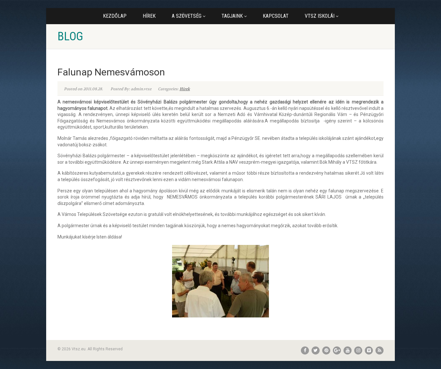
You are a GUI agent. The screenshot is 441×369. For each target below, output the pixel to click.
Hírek (149, 16)
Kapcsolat (276, 16)
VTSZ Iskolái (319, 16)
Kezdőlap (115, 16)
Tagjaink (232, 16)
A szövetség (186, 16)
